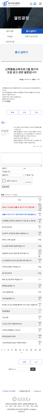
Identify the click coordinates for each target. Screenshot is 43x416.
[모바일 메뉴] (40, 3)
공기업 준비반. (7, 227)
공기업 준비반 (7, 273)
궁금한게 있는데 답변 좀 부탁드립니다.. (16, 253)
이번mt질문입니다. (8, 298)
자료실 (9, 36)
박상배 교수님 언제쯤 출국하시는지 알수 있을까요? (20, 305)
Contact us (37, 391)
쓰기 (36, 362)
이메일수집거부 (24, 391)
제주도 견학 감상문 (8, 240)
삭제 (36, 112)
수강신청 (5, 317)
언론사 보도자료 (31, 36)
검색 (32, 369)
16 (40, 350)
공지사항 (9, 31)
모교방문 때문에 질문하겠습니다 (13, 246)
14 (31, 350)
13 (27, 350)
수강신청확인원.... (8, 292)
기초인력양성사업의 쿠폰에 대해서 (14, 343)
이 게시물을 (6, 101)
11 (20, 350)
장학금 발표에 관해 (8, 336)
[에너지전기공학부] (15, 3)
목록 (12, 112)
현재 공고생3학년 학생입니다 (12, 279)
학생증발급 (6, 311)
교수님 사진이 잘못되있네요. (12, 324)
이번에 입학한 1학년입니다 (11, 267)
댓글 (34, 146)
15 (35, 350)
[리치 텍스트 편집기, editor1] (21, 158)
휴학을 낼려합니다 (8, 286)
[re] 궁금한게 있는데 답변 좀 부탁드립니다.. (17, 260)
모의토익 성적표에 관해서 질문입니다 (15, 233)
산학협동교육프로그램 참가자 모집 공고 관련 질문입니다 (20, 221)
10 (16, 350)
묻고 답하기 (31, 31)
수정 (24, 112)
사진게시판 (9, 42)
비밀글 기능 (29, 175)
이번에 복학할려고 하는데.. (11, 330)
